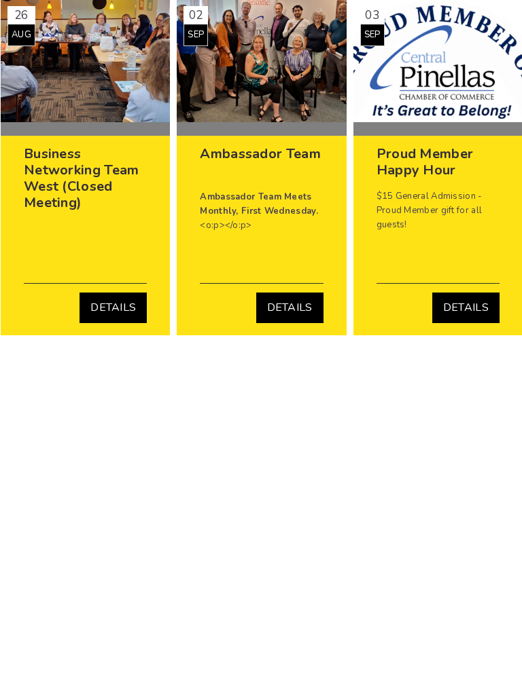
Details (113, 307)
